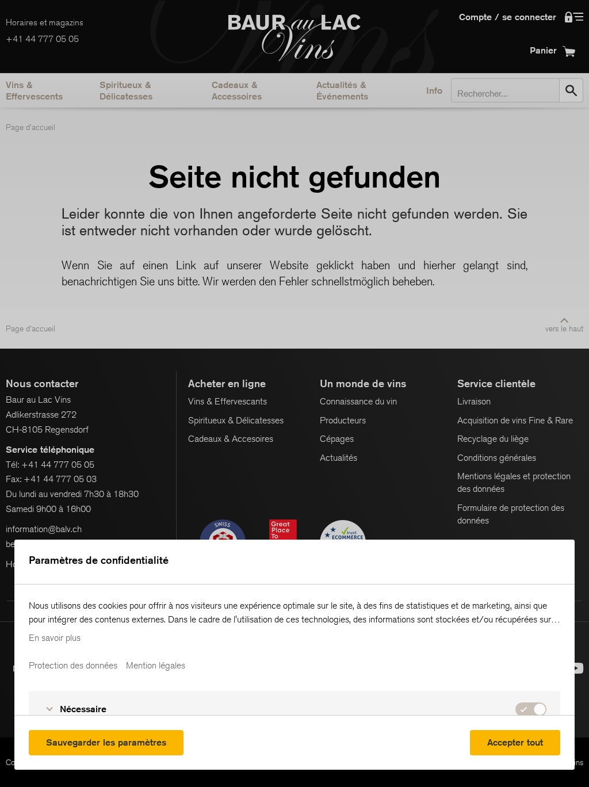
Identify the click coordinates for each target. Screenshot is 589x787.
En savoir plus (55, 638)
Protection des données (73, 665)
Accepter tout (515, 742)
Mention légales (155, 665)
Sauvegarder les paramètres (106, 742)
